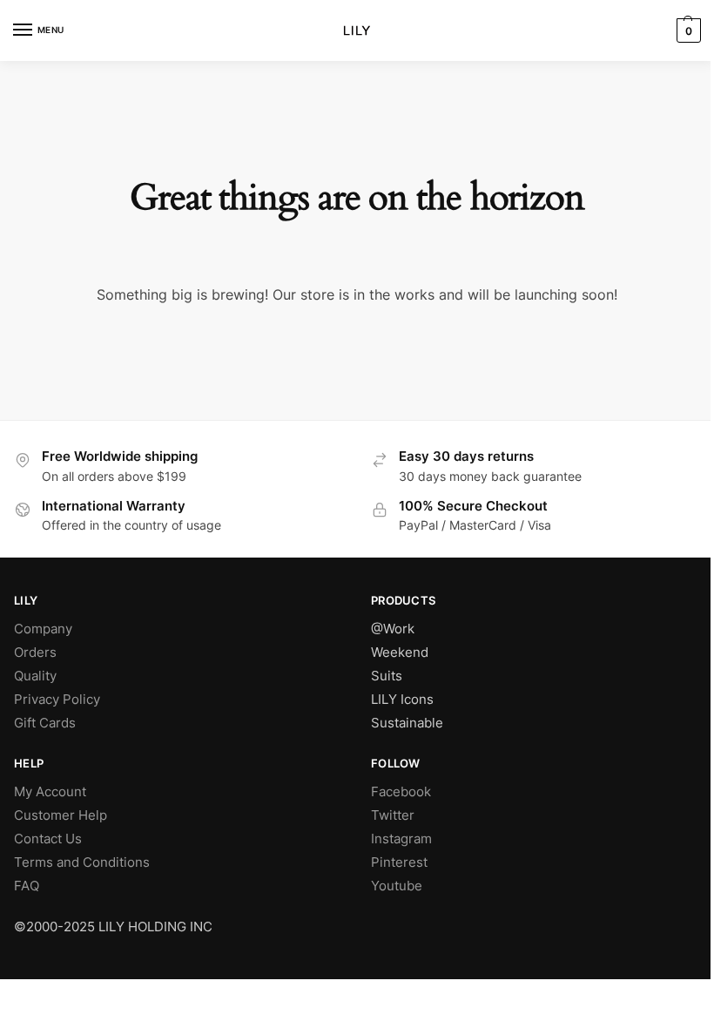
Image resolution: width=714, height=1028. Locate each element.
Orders (35, 652)
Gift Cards (45, 723)
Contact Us (48, 839)
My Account (50, 792)
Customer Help (60, 815)
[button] (686, 30)
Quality (35, 676)
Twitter (392, 815)
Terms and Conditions (82, 862)
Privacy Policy (57, 699)
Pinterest (399, 862)
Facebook (401, 792)
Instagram (401, 839)
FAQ (26, 886)
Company (43, 629)
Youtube (396, 886)
